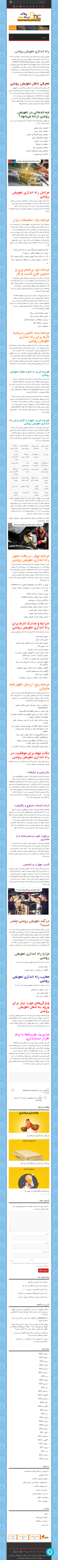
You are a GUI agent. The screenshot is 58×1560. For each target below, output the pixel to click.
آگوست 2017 (43, 1440)
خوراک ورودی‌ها (42, 1517)
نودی (46, 1339)
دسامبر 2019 (43, 1391)
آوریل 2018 (43, 1417)
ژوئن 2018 (44, 1410)
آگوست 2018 (43, 1406)
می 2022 (44, 1376)
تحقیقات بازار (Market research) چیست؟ (36, 1091)
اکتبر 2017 (44, 1432)
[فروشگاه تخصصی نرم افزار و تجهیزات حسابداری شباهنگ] (29, 30)
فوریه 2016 (43, 1459)
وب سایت (45, 1251)
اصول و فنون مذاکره (40, 1479)
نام (48, 1234)
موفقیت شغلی (42, 1497)
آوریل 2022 (43, 1380)
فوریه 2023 (43, 1365)
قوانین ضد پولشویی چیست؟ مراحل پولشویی (28, 1098)
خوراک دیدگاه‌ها (42, 1521)
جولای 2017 (43, 1444)
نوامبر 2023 (43, 1354)
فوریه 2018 (43, 1425)
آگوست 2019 (43, 1395)
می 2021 (44, 1387)
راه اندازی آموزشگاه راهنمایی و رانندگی (33, 1293)
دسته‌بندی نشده (42, 1490)
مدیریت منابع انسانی (40, 1494)
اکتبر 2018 (44, 1402)
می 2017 (44, 1451)
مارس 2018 (43, 1421)
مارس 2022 (43, 1384)
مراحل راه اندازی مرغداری (38, 1135)
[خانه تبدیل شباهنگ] (29, 1539)
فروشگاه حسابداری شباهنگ (37, 72)
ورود (46, 1513)
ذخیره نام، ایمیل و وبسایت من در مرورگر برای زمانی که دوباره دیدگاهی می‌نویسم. (29, 1263)
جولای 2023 (43, 1357)
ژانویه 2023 (43, 1369)
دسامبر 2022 (43, 1372)
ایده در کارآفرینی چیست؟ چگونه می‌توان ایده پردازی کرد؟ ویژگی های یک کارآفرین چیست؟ (29, 1311)
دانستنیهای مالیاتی (41, 1486)
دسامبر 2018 (43, 1399)
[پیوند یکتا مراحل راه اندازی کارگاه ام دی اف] (29, 1160)
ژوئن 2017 (44, 1447)
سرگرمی (44, 1333)
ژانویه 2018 (43, 1429)
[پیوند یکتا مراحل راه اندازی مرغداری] (29, 1132)
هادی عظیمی (43, 1309)
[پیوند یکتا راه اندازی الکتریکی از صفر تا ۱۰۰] (29, 1188)
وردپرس (45, 1525)
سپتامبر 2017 (43, 1436)
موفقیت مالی (43, 1501)
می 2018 (44, 1414)
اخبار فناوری (43, 1475)
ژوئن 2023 (44, 1361)
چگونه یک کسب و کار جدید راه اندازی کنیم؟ (31, 1329)
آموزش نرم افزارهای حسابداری (36, 1471)
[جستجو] (11, 2)
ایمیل (47, 1242)
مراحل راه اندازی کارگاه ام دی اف (35, 1163)
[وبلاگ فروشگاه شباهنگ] (29, 19)
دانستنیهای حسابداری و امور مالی (35, 1482)
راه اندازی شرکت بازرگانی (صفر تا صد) (33, 1297)
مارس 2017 (43, 1455)
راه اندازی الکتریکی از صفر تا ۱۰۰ (35, 1191)
